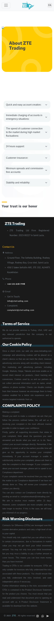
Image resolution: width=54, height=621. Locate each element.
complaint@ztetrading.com (20, 310)
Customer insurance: (17, 158)
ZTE (14, 615)
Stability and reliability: (18, 182)
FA (49, 5)
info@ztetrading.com (17, 301)
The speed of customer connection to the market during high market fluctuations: (24, 132)
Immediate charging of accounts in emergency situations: (24, 117)
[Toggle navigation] (6, 5)
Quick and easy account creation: (23, 104)
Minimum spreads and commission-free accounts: (25, 170)
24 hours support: (15, 146)
